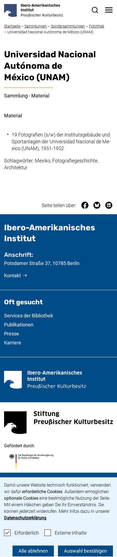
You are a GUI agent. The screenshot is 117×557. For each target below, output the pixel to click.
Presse (11, 333)
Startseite (12, 26)
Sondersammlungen (68, 26)
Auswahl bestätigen (85, 551)
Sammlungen (35, 26)
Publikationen (18, 324)
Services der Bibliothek (28, 315)
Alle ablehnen (33, 551)
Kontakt (12, 275)
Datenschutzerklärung (25, 517)
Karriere (12, 342)
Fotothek (96, 26)
